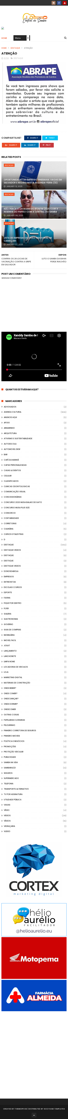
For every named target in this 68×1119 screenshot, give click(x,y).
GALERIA (7, 613)
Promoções (10, 746)
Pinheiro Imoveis (12, 735)
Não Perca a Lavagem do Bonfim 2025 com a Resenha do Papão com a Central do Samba (31, 210)
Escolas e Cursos (13, 587)
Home (4, 38)
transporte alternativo (16, 789)
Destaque (15, 48)
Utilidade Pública (12, 799)
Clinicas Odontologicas (17, 486)
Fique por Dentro (12, 603)
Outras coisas (11, 714)
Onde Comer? (10, 693)
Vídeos (7, 820)
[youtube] (65, 3)
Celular (8, 475)
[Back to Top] (34, 1115)
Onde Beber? (10, 688)
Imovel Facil (10, 640)
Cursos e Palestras (13, 534)
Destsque (8, 560)
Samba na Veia (11, 762)
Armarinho (9, 428)
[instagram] (54, 3)
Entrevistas (10, 582)
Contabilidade (11, 518)
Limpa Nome (9, 661)
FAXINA (7, 597)
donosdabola (11, 571)
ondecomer (10, 709)
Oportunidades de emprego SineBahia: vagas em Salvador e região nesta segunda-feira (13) (33, 181)
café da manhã (11, 460)
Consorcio (10, 513)
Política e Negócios (14, 741)
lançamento (10, 651)
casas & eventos (12, 470)
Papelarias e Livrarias (14, 720)
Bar (5, 454)
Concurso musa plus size (17, 507)
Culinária (8, 528)
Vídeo (6, 810)
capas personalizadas (15, 465)
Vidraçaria (9, 826)
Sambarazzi (10, 767)
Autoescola (10, 443)
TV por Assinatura (13, 794)
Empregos (9, 576)
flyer (6, 608)
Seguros (8, 773)
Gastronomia (11, 619)
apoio (7, 422)
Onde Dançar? (11, 698)
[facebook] (59, 3)
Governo (8, 624)
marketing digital (13, 677)
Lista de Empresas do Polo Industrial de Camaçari (28, 239)
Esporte (8, 592)
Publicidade (10, 757)
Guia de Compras (12, 629)
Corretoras (10, 523)
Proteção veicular (13, 751)
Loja (6, 672)
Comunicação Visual (14, 491)
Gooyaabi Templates (54, 1109)
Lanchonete (10, 656)
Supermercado (11, 778)
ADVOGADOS (10, 406)
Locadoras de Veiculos (16, 667)
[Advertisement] (34, 1050)
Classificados (11, 481)
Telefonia (8, 783)
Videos (7, 815)
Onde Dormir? (11, 704)
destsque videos (12, 566)
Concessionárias (13, 497)
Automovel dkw (12, 449)
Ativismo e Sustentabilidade (18, 438)
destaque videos (12, 550)
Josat (7, 645)
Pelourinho (9, 725)
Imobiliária (9, 635)
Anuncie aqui (10, 417)
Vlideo (7, 831)
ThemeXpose (21, 1109)
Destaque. (9, 555)
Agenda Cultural (12, 412)
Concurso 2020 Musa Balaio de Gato (23, 502)
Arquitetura (10, 433)
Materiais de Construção (17, 682)
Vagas (7, 804)
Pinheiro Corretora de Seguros (20, 730)
